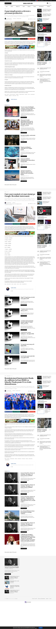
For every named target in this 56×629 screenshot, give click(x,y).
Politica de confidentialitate (41, 598)
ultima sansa (30, 458)
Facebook (47, 598)
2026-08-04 (26, 126)
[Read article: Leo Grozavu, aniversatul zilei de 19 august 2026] (12, 360)
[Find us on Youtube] (37, 0)
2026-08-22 (12, 588)
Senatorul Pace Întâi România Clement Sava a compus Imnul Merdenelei (14, 586)
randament (10, 95)
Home (5, 0)
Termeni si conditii (34, 598)
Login (40, 0)
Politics (7, 0)
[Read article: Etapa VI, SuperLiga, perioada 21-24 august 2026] (12, 302)
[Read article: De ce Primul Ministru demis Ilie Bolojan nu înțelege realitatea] (12, 515)
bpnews (8, 94)
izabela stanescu (21, 94)
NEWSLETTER (8, 3)
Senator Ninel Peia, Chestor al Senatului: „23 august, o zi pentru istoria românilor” (47, 15)
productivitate (32, 94)
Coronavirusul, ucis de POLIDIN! (44, 71)
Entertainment (21, 0)
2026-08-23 (27, 488)
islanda (16, 458)
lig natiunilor (19, 458)
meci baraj (23, 458)
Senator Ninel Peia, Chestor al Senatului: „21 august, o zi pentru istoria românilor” (28, 524)
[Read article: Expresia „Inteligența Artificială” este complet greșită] (12, 152)
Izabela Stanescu (9, 18)
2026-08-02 (27, 136)
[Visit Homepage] (28, 3)
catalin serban (12, 458)
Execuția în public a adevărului (28, 135)
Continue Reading (24, 117)
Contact (50, 598)
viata (17, 95)
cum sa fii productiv (12, 94)
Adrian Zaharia (23, 136)
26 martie (8, 458)
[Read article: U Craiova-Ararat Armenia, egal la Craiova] (12, 313)
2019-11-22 (14, 18)
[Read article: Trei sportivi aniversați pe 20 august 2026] (12, 349)
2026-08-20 (27, 311)
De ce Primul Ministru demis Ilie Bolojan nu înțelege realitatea (27, 512)
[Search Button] (50, 0)
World (13, 0)
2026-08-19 (27, 358)
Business (15, 0)
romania (27, 458)
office (29, 94)
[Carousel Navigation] (50, 35)
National (6, 120)
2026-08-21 (27, 299)
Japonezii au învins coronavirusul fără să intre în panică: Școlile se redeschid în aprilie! (45, 75)
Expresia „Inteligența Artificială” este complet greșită (26, 148)
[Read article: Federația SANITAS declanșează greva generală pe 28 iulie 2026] (12, 163)
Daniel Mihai (22, 126)
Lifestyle (24, 0)
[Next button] (50, 35)
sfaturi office (14, 95)
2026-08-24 (11, 568)
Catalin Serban (9, 202)
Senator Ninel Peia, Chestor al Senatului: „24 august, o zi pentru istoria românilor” (47, 10)
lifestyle (26, 94)
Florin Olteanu (23, 299)
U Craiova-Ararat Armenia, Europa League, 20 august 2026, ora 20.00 (27, 322)
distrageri (17, 94)
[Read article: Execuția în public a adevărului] (12, 140)
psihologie (6, 95)
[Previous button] (49, 35)
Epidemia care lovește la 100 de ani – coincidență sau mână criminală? (42, 63)
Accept (41, 627)
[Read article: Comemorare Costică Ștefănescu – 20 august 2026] (12, 337)
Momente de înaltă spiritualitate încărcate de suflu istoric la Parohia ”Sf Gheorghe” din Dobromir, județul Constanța (27, 123)
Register (43, 0)
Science (18, 0)
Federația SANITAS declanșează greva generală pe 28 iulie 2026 (28, 160)
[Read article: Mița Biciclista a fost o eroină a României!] (39, 20)
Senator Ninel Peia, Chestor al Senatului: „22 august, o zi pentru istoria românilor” (14, 591)
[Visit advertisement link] (20, 47)
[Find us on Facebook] (35, 0)
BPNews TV (10, 0)
